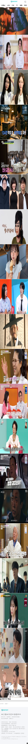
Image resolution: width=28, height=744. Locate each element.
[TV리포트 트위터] (7, 714)
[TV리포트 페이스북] (9, 714)
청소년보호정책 (4, 718)
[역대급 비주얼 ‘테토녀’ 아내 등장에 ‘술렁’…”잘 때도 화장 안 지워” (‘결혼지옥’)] (14, 243)
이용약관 (8, 716)
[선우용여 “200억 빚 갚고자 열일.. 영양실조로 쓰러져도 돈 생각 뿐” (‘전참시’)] (14, 453)
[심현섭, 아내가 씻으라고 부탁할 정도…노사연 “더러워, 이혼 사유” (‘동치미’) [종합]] (14, 418)
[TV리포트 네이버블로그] (20, 714)
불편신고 (11, 718)
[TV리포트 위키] (13, 714)
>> (7, 703)
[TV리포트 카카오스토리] (16, 714)
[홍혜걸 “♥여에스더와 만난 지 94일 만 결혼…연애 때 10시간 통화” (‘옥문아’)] (14, 69)
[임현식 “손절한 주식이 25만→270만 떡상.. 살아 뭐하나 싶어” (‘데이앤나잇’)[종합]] (14, 557)
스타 (8, 5)
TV (17, 5)
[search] (25, 1)
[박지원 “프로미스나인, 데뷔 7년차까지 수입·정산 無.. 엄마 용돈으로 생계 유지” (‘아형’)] (14, 627)
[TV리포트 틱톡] (5, 714)
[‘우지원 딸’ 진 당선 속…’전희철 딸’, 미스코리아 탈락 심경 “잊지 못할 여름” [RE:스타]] (14, 104)
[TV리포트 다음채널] (11, 714)
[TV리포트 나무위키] (14, 714)
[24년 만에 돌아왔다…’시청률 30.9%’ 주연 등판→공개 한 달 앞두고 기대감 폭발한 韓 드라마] (14, 348)
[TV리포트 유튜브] (2, 714)
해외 (25, 5)
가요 (13, 5)
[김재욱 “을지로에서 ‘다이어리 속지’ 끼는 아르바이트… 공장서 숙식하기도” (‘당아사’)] (14, 139)
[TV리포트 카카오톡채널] (18, 714)
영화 (21, 5)
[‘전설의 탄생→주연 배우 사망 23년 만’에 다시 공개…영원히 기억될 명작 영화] (14, 34)
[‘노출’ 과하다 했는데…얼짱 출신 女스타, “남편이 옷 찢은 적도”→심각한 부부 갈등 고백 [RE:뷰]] (14, 278)
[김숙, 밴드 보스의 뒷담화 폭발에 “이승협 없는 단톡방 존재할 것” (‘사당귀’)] (14, 313)
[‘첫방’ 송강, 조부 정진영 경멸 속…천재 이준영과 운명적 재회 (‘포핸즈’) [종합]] (14, 592)
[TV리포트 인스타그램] (4, 714)
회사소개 (3, 716)
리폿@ (3, 5)
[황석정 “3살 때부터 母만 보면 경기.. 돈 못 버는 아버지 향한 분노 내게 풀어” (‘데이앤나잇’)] (14, 383)
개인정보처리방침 (15, 716)
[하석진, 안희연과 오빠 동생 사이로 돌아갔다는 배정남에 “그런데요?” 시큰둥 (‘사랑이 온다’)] (14, 662)
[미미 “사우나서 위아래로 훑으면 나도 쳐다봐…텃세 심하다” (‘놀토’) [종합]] (14, 697)
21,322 (6, 703)
